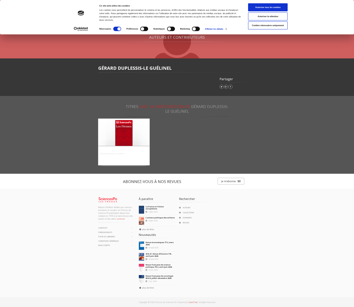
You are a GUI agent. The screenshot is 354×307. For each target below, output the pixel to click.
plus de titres (148, 229)
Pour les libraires (106, 236)
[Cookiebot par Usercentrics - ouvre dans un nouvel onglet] (81, 29)
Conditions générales (108, 241)
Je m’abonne (228, 181)
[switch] (144, 29)
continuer (121, 219)
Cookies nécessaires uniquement (268, 25)
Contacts (102, 228)
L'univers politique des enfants (160, 217)
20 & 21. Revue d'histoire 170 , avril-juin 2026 (159, 255)
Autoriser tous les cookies (268, 7)
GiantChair (193, 302)
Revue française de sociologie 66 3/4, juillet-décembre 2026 (159, 277)
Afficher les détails (214, 29)
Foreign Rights (105, 232)
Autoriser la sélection (268, 16)
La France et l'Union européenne (155, 207)
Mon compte (104, 245)
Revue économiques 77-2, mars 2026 (160, 243)
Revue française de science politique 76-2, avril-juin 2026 (159, 265)
